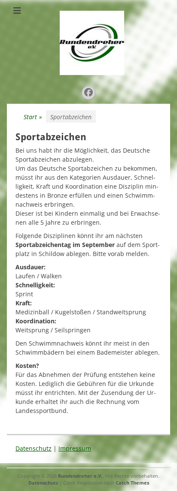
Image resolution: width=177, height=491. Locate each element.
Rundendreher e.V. (80, 476)
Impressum (74, 448)
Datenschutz (33, 448)
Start (33, 117)
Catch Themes (132, 482)
